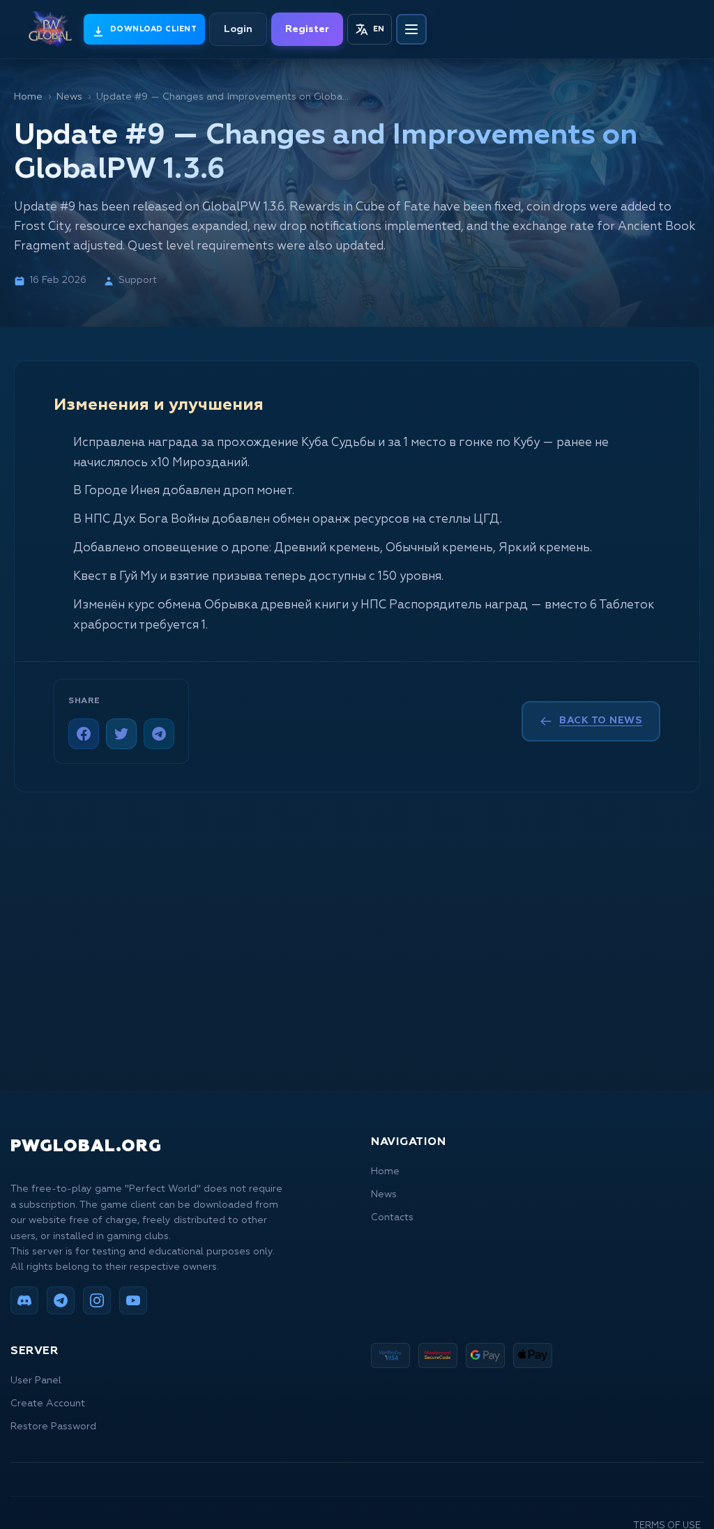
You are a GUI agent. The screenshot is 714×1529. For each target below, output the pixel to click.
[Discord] (24, 1300)
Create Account (47, 1403)
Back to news (600, 720)
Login (238, 29)
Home (28, 97)
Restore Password (53, 1426)
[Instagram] (97, 1300)
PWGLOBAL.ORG (86, 1146)
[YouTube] (133, 1300)
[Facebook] (83, 734)
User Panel (35, 1380)
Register (307, 29)
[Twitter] (121, 734)
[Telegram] (159, 734)
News (69, 97)
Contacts (392, 1217)
